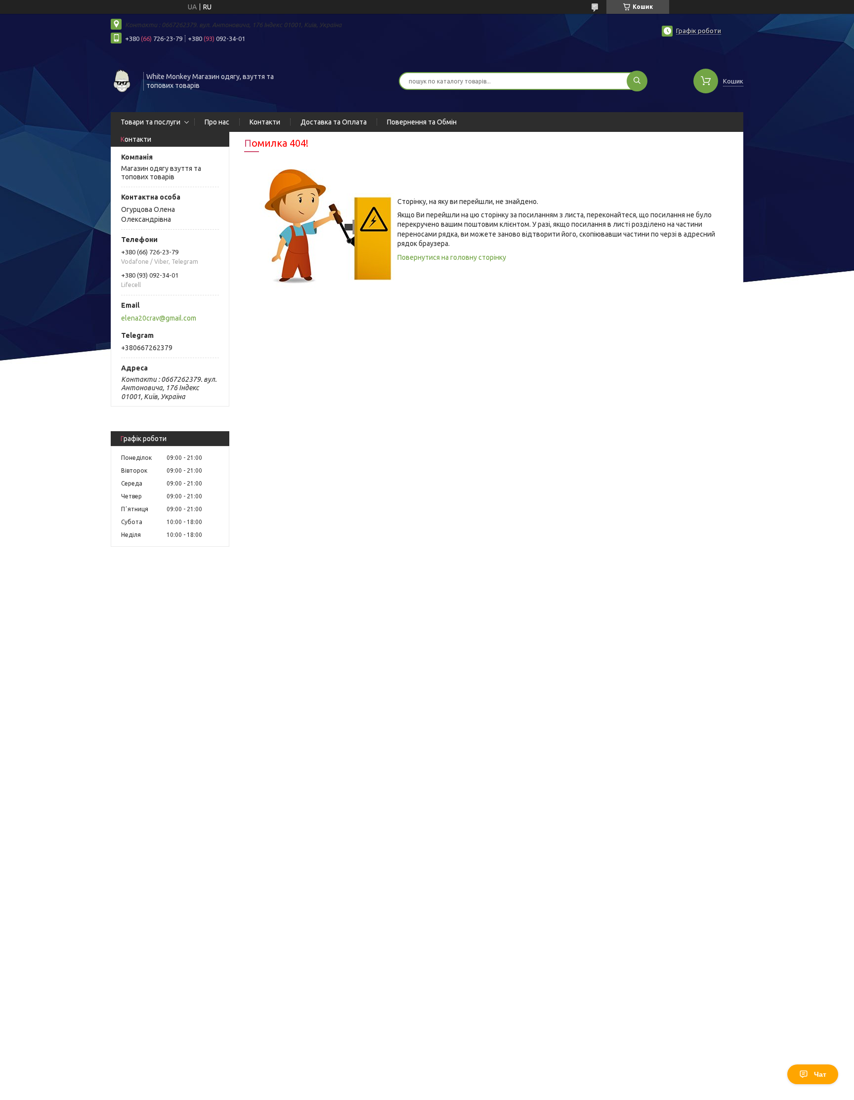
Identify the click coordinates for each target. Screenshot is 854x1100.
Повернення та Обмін (422, 122)
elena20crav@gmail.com (158, 318)
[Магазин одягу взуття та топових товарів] (122, 80)
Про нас (217, 122)
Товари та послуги (150, 122)
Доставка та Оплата (333, 122)
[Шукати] (637, 81)
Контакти (265, 122)
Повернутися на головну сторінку (451, 257)
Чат (820, 1074)
